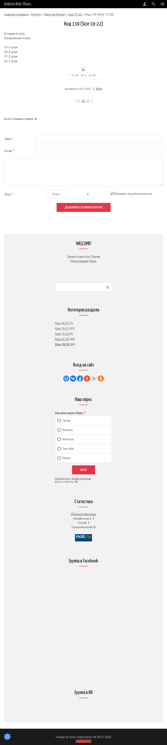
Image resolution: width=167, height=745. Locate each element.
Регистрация (79, 261)
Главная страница (16, 14)
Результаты (62, 478)
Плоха (66, 458)
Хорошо (67, 430)
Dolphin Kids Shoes (17, 4)
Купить (36, 14)
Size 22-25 (62, 339)
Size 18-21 (62, 323)
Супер (66, 420)
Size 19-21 (62, 328)
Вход (93, 261)
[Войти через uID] (66, 378)
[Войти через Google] (94, 378)
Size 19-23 (62, 333)
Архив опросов (81, 478)
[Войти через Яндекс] (87, 378)
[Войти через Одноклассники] (101, 378)
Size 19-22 (75, 14)
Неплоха (68, 439)
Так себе (68, 448)
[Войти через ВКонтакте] (73, 378)
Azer (99, 88)
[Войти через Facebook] (80, 378)
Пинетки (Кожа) (54, 14)
